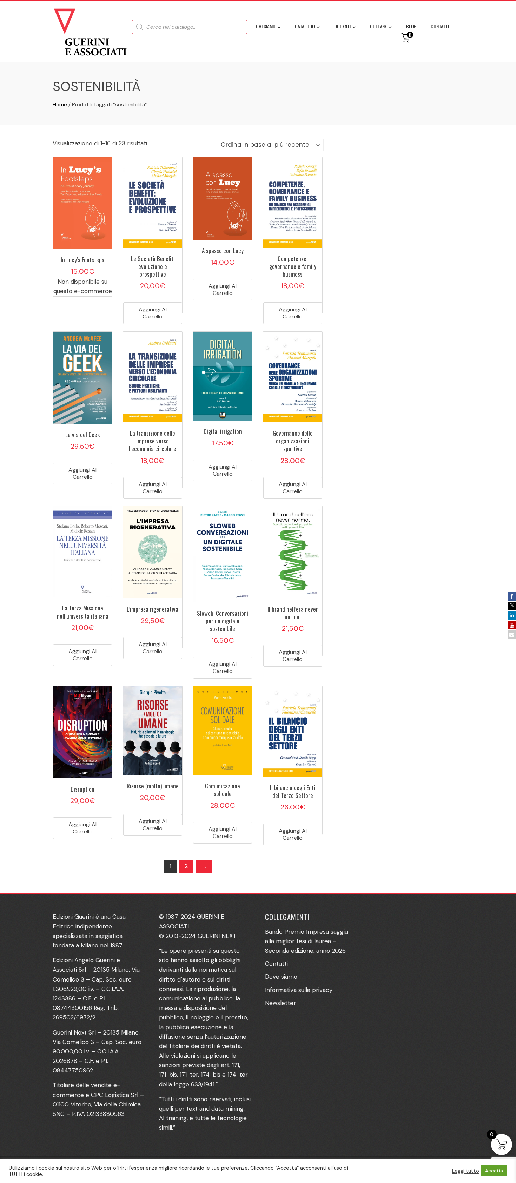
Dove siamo (281, 976)
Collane (378, 26)
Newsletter (280, 1003)
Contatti (440, 26)
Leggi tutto (465, 1171)
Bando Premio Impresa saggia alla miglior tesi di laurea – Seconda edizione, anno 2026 (306, 941)
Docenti (342, 26)
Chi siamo (266, 26)
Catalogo (305, 26)
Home (60, 104)
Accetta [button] (494, 1171)
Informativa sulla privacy (298, 990)
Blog (411, 26)
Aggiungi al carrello (153, 313)
